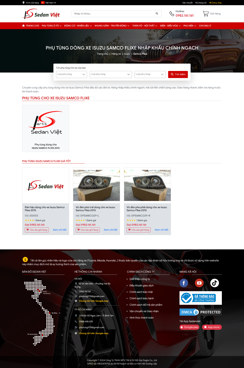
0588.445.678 (86, 321)
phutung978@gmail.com (91, 296)
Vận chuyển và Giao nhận (144, 311)
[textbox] (69, 74)
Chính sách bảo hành (142, 298)
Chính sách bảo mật (141, 292)
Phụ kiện (188, 25)
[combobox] (71, 74)
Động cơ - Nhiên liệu (76, 25)
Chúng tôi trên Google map (93, 301)
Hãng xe (116, 53)
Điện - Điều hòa (169, 25)
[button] (61, 26)
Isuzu (127, 53)
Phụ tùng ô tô (50, 25)
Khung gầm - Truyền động (111, 25)
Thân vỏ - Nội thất (143, 25)
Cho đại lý (205, 25)
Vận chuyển (187, 2)
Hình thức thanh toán (142, 317)
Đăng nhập (216, 2)
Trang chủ (32, 25)
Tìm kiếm (180, 74)
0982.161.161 (185, 16)
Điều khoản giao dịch (142, 285)
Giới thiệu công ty (140, 279)
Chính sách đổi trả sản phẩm (146, 304)
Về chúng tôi (200, 2)
